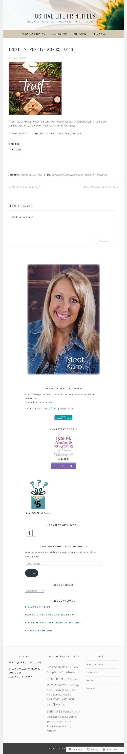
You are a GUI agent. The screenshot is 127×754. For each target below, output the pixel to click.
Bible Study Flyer (37, 606)
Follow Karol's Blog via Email (63, 546)
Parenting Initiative (33, 33)
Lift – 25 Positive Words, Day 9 (25, 187)
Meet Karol (79, 33)
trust (104, 175)
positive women (68, 716)
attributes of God (38, 630)
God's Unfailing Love (58, 690)
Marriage (57, 694)
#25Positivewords (63, 175)
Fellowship (73, 685)
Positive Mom (59, 33)
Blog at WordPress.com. (63, 748)
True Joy (66, 726)
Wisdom (51, 730)
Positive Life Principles (63, 15)
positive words (55, 721)
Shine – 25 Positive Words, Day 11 (100, 187)
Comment (103, 241)
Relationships (54, 726)
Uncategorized (35, 175)
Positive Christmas (92, 175)
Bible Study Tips (57, 667)
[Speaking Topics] (63, 417)
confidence (58, 679)
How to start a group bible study (50, 614)
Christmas (23, 175)
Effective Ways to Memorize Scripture (52, 622)
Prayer (68, 721)
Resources (99, 33)
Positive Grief (67, 698)
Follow (31, 573)
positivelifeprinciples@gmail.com (58, 408)
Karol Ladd (77, 175)
